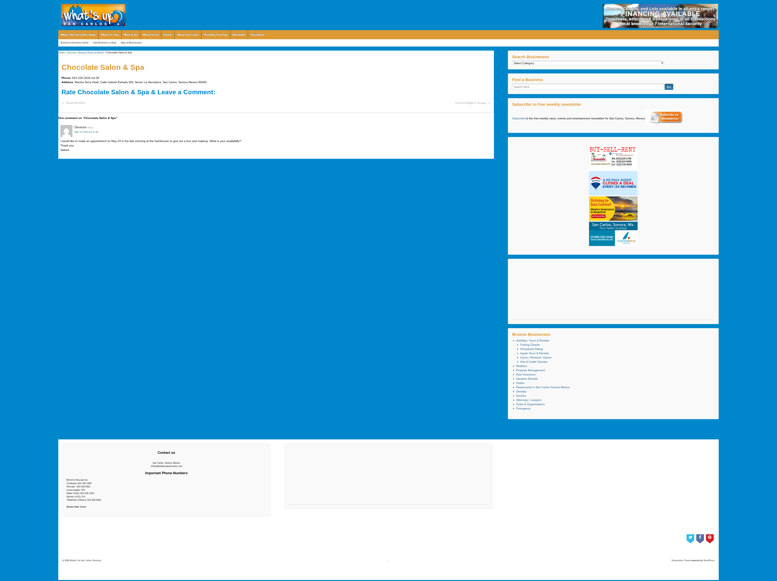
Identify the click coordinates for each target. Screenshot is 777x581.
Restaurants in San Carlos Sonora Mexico (543, 387)
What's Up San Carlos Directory (85, 560)
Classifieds (257, 34)
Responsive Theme (681, 560)
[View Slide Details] (660, 16)
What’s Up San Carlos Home (78, 34)
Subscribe (518, 118)
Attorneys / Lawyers (528, 400)
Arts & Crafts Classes (533, 361)
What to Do (131, 34)
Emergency (523, 408)
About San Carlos (188, 34)
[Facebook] (700, 538)
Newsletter (238, 34)
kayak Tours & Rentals (534, 353)
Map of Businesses (131, 42)
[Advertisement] (613, 291)
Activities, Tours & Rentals (532, 340)
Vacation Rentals (527, 378)
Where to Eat (151, 34)
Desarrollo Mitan (75, 102)
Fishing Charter (530, 344)
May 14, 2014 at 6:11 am (86, 132)
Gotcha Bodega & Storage (470, 102)
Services (71, 52)
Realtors (521, 366)
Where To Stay (110, 34)
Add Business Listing (104, 42)
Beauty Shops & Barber (91, 52)
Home (61, 52)
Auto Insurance (526, 374)
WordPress (709, 560)
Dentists (521, 391)
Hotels (520, 383)
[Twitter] (690, 538)
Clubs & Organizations (530, 404)
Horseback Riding (531, 349)
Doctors (521, 395)
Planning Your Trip (216, 34)
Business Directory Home (75, 42)
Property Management (530, 370)
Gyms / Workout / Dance (536, 357)
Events (167, 34)
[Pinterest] (710, 538)
